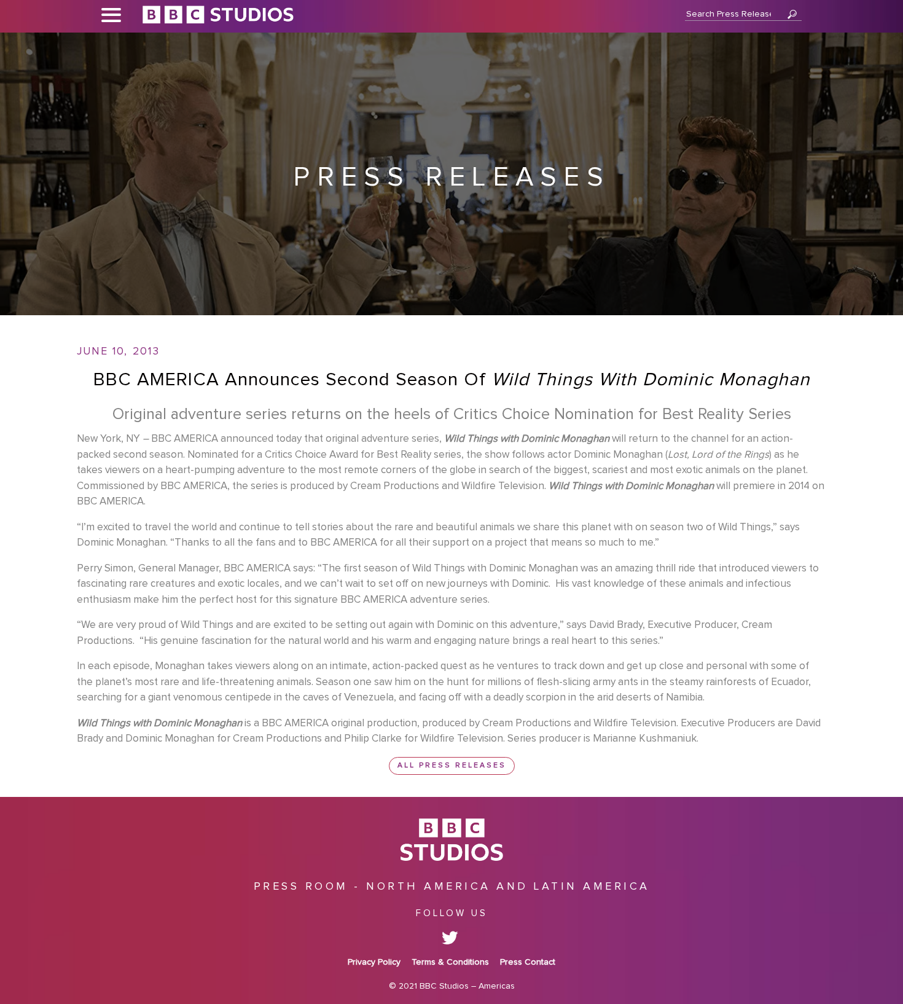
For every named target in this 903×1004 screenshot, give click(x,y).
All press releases (451, 765)
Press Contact (527, 962)
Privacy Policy (374, 962)
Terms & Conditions (450, 962)
